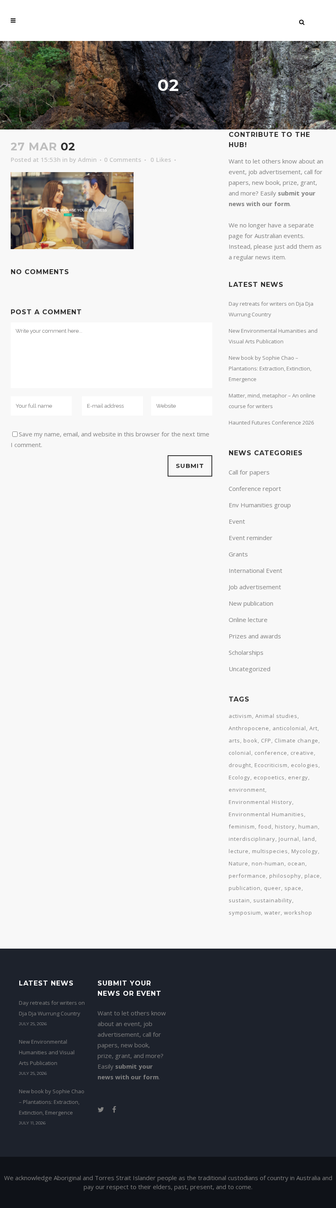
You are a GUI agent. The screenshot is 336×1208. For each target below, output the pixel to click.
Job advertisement (255, 587)
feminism (242, 826)
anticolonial (289, 728)
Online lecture (248, 619)
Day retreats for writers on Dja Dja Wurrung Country (52, 1008)
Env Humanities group (260, 505)
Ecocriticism (271, 765)
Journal (289, 838)
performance (247, 875)
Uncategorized (249, 669)
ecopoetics (269, 777)
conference (270, 752)
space (293, 888)
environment (247, 789)
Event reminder (250, 538)
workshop (298, 912)
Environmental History (260, 802)
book (250, 740)
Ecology (239, 777)
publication (245, 888)
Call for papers (249, 472)
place (312, 875)
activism (240, 716)
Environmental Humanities (266, 814)
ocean (296, 863)
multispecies (270, 851)
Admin (87, 159)
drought (240, 765)
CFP (266, 740)
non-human (268, 863)
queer (272, 888)
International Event (255, 570)
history (285, 826)
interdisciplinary (252, 838)
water (272, 912)
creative (302, 752)
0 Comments (122, 159)
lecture (239, 851)
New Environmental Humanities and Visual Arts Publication (47, 1052)
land (308, 838)
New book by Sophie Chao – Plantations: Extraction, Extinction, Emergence (270, 368)
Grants (238, 554)
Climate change (296, 740)
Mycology (304, 851)
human (308, 826)
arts (234, 740)
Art (313, 728)
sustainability (272, 900)
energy (298, 777)
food (265, 826)
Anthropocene (249, 728)
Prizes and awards (255, 636)
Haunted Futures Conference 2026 (271, 422)
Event (237, 521)
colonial (240, 752)
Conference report (255, 488)
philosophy (285, 875)
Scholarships (246, 652)
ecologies (304, 765)
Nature (238, 863)
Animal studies (276, 716)
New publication (251, 603)
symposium (245, 912)
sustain (239, 900)
